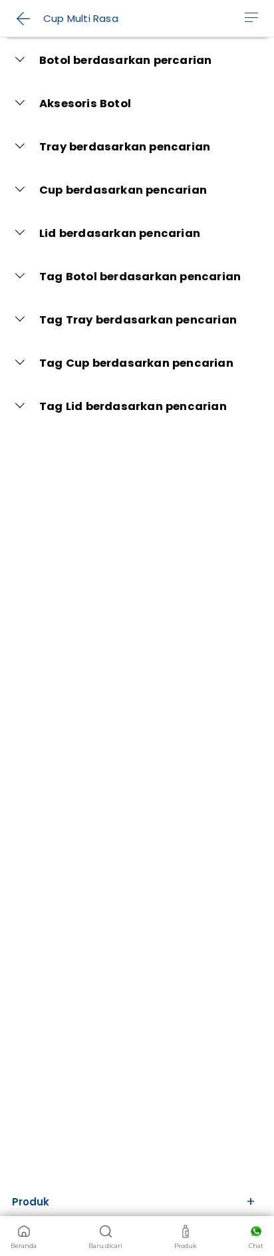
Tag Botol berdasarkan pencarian (140, 276)
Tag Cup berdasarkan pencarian (136, 363)
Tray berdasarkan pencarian (124, 146)
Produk (30, 1202)
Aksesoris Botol (85, 103)
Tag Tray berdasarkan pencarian (138, 319)
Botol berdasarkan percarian (125, 60)
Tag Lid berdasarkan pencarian (133, 406)
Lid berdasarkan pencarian (119, 233)
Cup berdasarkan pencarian (123, 190)
